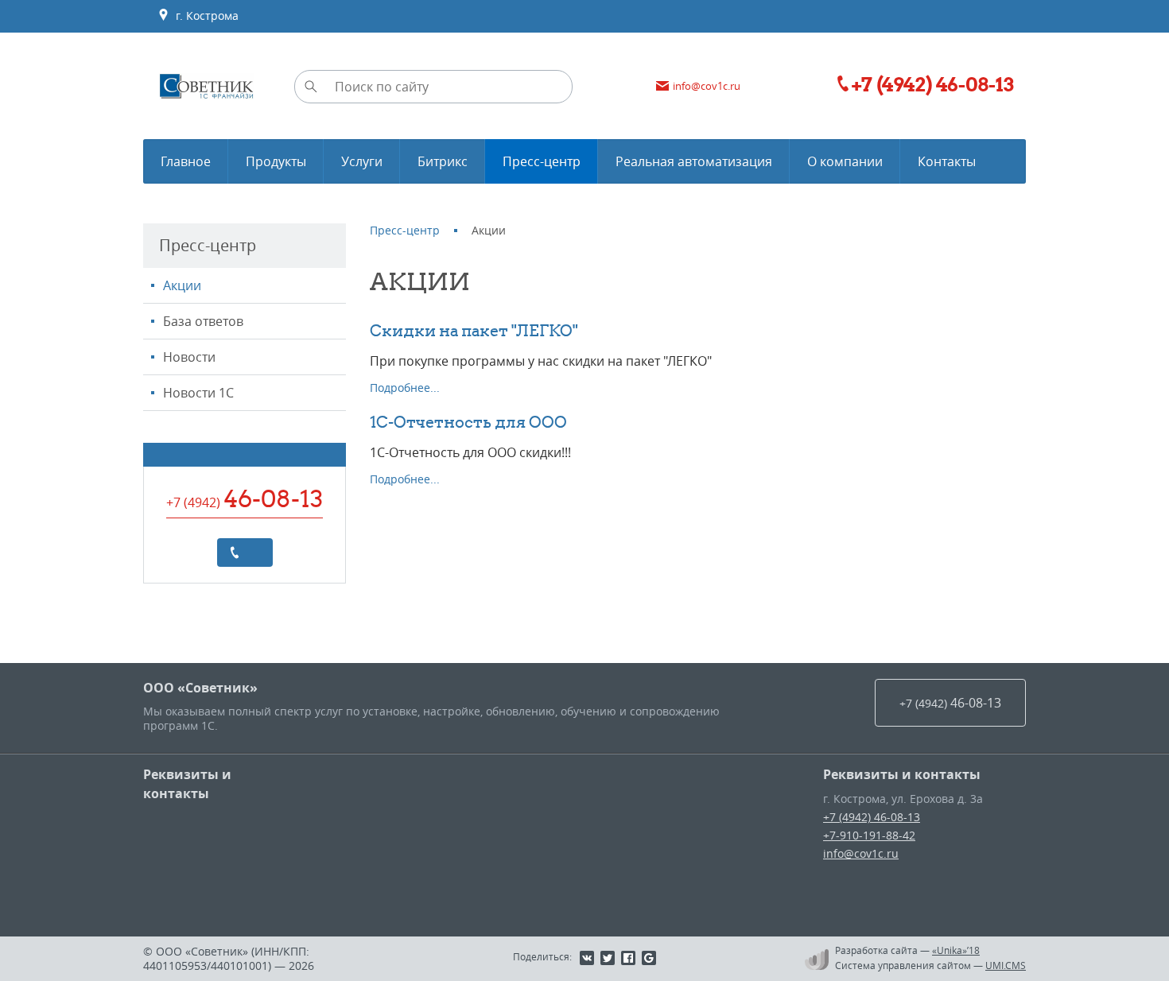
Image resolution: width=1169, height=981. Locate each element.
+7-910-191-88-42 (869, 835)
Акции (182, 285)
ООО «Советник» (200, 687)
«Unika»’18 (956, 950)
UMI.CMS (1005, 965)
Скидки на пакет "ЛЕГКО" (473, 330)
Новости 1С (198, 392)
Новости (189, 357)
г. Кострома (204, 15)
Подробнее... (405, 387)
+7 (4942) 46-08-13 (871, 816)
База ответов (203, 321)
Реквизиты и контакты (187, 784)
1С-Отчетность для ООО (468, 422)
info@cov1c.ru (861, 853)
